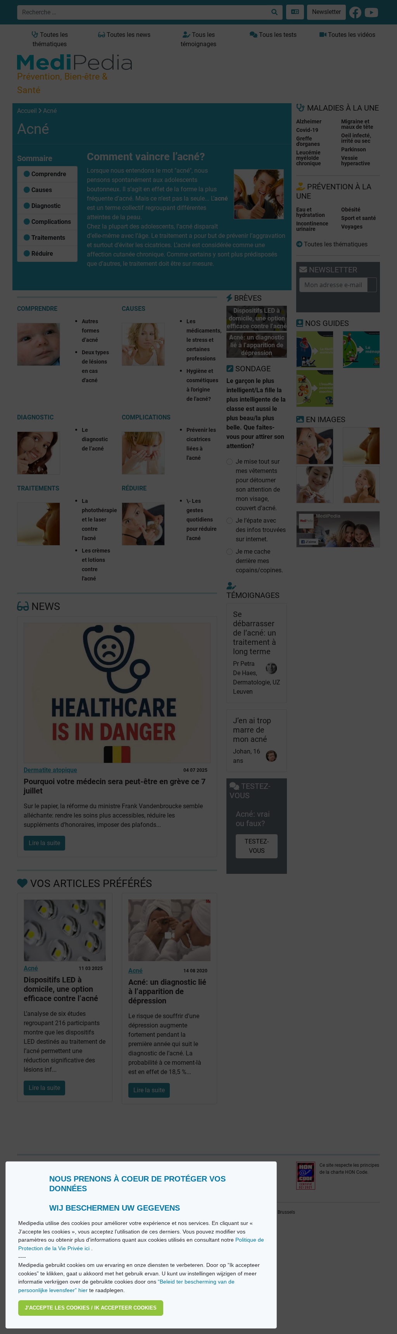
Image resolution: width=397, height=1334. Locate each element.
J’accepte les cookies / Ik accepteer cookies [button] (91, 1308)
